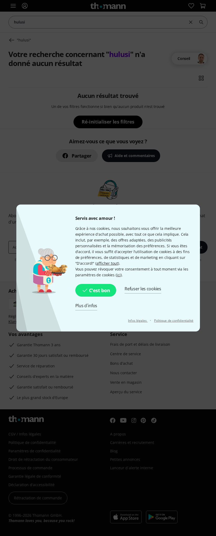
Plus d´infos (86, 306)
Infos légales (138, 320)
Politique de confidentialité (174, 320)
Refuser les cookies (143, 289)
